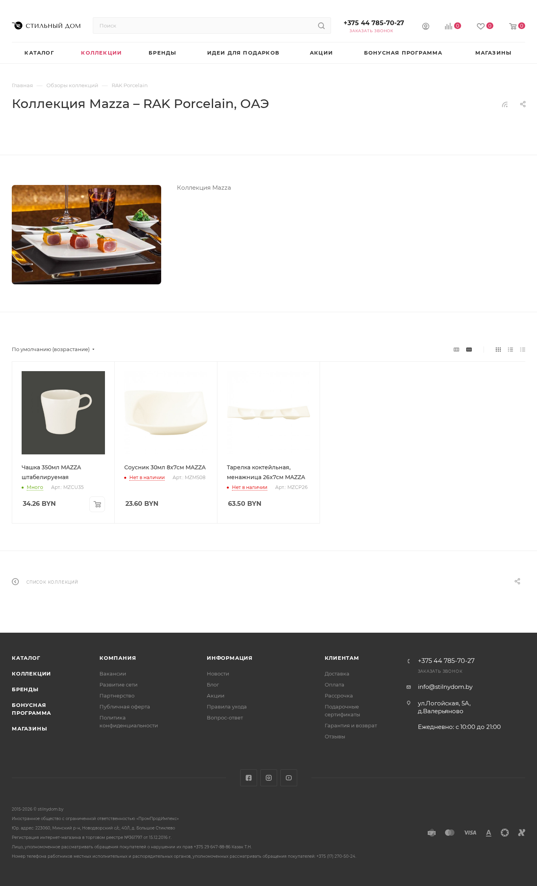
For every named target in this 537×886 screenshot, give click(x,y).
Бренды (25, 689)
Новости (218, 673)
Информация (230, 658)
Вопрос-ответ (225, 717)
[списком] (510, 349)
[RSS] (505, 104)
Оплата (334, 684)
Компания (117, 658)
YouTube (288, 777)
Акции (215, 695)
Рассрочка (339, 695)
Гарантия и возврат (351, 725)
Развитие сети (118, 684)
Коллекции (31, 673)
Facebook (248, 777)
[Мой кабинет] (425, 27)
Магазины (29, 728)
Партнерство (116, 695)
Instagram (268, 777)
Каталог (26, 658)
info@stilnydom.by (445, 686)
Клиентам (342, 658)
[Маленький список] (456, 349)
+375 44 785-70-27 (374, 23)
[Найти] (321, 25)
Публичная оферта (124, 706)
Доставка (337, 673)
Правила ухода (227, 706)
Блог (213, 684)
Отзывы (335, 736)
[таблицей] (522, 349)
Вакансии (112, 673)
